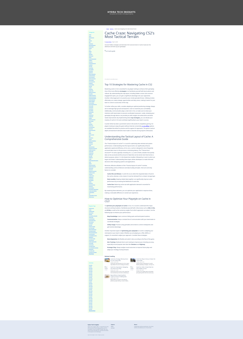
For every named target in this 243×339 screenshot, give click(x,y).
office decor (91, 137)
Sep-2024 (90, 269)
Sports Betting (91, 187)
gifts (89, 136)
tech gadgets (91, 69)
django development (92, 229)
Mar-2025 (90, 306)
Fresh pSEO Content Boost (93, 189)
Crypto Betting (91, 192)
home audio (91, 106)
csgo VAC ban (91, 240)
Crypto (90, 159)
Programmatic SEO (92, 63)
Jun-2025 (90, 309)
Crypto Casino (91, 175)
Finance (90, 48)
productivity (91, 116)
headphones (91, 177)
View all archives (92, 310)
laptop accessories (92, 92)
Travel (90, 34)
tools (90, 131)
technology (91, 71)
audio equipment (92, 99)
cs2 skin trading (91, 219)
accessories (91, 107)
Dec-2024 (90, 301)
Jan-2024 (90, 280)
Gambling (90, 65)
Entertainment (91, 37)
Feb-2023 (90, 274)
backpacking (91, 249)
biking (90, 133)
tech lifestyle (91, 180)
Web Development (92, 45)
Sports (90, 36)
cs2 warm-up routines (93, 252)
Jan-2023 (90, 289)
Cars (90, 49)
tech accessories (92, 81)
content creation (92, 172)
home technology (92, 184)
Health (90, 52)
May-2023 (91, 286)
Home (107, 29)
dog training (91, 212)
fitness (90, 122)
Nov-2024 (90, 271)
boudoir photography (92, 241)
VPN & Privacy (91, 197)
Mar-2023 (90, 298)
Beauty (90, 51)
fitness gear (91, 125)
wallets (90, 181)
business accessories (92, 171)
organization (91, 178)
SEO (89, 42)
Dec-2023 (90, 294)
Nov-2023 (90, 268)
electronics (91, 169)
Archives (113, 328)
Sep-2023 (90, 283)
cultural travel (91, 208)
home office (91, 68)
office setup (91, 168)
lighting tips (91, 154)
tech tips (90, 86)
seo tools (90, 225)
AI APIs (90, 87)
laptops (90, 163)
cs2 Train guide (91, 228)
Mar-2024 (90, 291)
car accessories (91, 127)
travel (90, 145)
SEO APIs (90, 66)
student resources (92, 150)
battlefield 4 (91, 237)
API (89, 194)
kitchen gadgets (92, 101)
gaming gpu (91, 217)
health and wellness (92, 140)
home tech (91, 186)
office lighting (91, 80)
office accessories (92, 165)
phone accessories (92, 78)
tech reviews (91, 121)
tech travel (91, 128)
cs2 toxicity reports (92, 231)
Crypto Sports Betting (93, 190)
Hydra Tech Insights (121, 12)
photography (91, 112)
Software (90, 60)
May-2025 (91, 307)
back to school (91, 134)
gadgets (90, 118)
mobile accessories (92, 95)
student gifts (91, 90)
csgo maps (91, 223)
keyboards (91, 83)
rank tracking (91, 244)
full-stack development (93, 232)
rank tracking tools (92, 220)
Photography (91, 46)
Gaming (111, 29)
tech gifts (90, 156)
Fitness (90, 57)
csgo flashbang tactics (93, 235)
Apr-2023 (90, 272)
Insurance (91, 62)
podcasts (90, 214)
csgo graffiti (91, 243)
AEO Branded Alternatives (93, 160)
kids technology (91, 147)
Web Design (91, 55)
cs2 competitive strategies (93, 247)
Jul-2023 (90, 266)
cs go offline (145, 126)
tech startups (91, 222)
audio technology (92, 75)
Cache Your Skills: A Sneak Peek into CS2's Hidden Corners (144, 267)
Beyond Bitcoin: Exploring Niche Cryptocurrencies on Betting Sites (118, 275)
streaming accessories (93, 148)
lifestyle (90, 113)
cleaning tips (91, 115)
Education (90, 54)
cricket (90, 209)
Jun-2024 (90, 297)
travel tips (90, 174)
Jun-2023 (90, 277)
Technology (91, 43)
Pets (89, 39)
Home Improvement (92, 59)
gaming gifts (91, 151)
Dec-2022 (90, 275)
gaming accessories (92, 96)
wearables (91, 93)
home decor (91, 109)
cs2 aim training (92, 234)
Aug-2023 (90, 300)
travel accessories (92, 119)
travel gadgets (91, 84)
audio (90, 162)
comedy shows (91, 211)
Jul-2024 (90, 281)
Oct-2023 (90, 265)
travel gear (91, 143)
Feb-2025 (90, 303)
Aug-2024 (90, 288)
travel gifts (91, 89)
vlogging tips (91, 153)
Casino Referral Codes (93, 195)
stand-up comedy (92, 226)
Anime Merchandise (92, 98)
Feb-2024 (90, 285)
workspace (91, 142)
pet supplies (91, 110)
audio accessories (92, 130)
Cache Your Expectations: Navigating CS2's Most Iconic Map (119, 267)
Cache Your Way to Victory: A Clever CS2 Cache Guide (145, 259)
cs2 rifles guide (91, 250)
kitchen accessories (92, 166)
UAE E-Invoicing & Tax (93, 104)
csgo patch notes (92, 246)
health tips (91, 157)
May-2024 (91, 278)
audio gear (91, 72)
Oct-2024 (90, 292)
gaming (90, 139)
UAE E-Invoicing (92, 77)
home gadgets (91, 103)
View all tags (91, 253)
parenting (90, 124)
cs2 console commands (93, 216)
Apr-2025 (90, 304)
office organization (92, 74)
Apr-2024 (90, 295)
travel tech (91, 183)
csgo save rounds (92, 238)
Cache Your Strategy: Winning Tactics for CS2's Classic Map (119, 259)
